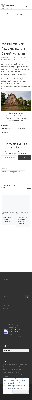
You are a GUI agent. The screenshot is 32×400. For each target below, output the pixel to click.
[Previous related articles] (24, 190)
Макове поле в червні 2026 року (12, 369)
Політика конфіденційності (10, 316)
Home (3, 13)
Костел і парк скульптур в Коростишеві (7, 219)
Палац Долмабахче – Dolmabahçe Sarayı (15, 364)
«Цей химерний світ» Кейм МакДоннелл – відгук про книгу (15, 375)
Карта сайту (6, 305)
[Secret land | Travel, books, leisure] (3, 5)
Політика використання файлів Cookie (13, 388)
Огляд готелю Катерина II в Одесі (12, 367)
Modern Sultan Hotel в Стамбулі (12, 372)
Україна (8, 13)
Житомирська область (18, 13)
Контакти (5, 308)
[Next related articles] (29, 190)
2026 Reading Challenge (13, 325)
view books (20, 336)
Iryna (6, 57)
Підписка (24, 157)
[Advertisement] (16, 255)
